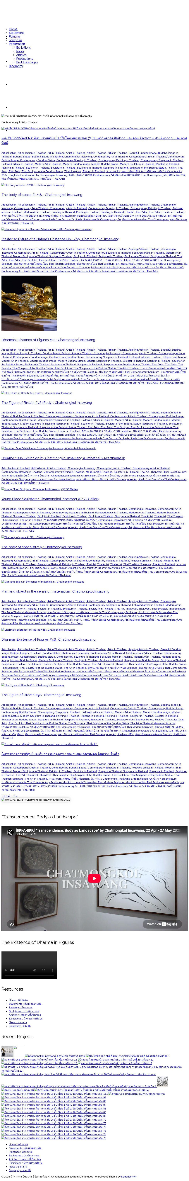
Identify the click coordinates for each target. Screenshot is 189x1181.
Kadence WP (128, 1176)
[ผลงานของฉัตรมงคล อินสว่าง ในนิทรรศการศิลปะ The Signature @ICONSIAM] (78, 1074)
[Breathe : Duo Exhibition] (7, 1055)
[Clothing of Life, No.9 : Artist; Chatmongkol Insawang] (55, 1093)
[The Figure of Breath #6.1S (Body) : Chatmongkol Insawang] (53, 1119)
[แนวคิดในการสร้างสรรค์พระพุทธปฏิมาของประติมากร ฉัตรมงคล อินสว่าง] (127, 1055)
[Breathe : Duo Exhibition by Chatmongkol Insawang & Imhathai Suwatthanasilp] (55, 1055)
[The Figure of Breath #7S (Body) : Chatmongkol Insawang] (53, 1112)
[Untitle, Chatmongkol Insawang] (92, 1090)
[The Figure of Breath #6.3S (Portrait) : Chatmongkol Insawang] (53, 1130)
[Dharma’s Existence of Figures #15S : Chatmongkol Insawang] (53, 1101)
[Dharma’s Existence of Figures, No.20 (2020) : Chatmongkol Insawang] (39, 1063)
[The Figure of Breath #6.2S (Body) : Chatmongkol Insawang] (53, 1123)
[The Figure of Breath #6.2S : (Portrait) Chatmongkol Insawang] (53, 1134)
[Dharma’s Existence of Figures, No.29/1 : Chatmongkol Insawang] (18, 1090)
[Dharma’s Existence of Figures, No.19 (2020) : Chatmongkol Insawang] (39, 1059)
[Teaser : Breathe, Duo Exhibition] (19, 1055)
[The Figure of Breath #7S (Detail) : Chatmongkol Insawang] (53, 1115)
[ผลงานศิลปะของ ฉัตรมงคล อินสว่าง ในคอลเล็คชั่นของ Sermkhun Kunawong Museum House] (79, 1086)
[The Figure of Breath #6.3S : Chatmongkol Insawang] (53, 1127)
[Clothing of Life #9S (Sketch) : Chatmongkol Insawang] (53, 1097)
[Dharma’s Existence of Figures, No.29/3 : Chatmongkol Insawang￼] (115, 1063)
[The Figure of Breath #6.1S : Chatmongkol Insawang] (53, 1138)
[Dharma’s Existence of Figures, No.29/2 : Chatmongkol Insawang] (162, 1086)
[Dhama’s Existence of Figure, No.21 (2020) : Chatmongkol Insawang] (116, 1059)
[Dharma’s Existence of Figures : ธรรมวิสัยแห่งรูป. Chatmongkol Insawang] (137, 1093)
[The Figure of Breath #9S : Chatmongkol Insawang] (53, 1108)
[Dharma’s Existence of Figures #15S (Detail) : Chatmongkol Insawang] (53, 1104)
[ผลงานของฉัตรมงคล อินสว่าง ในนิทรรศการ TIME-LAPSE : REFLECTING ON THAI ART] (94, 1070)
